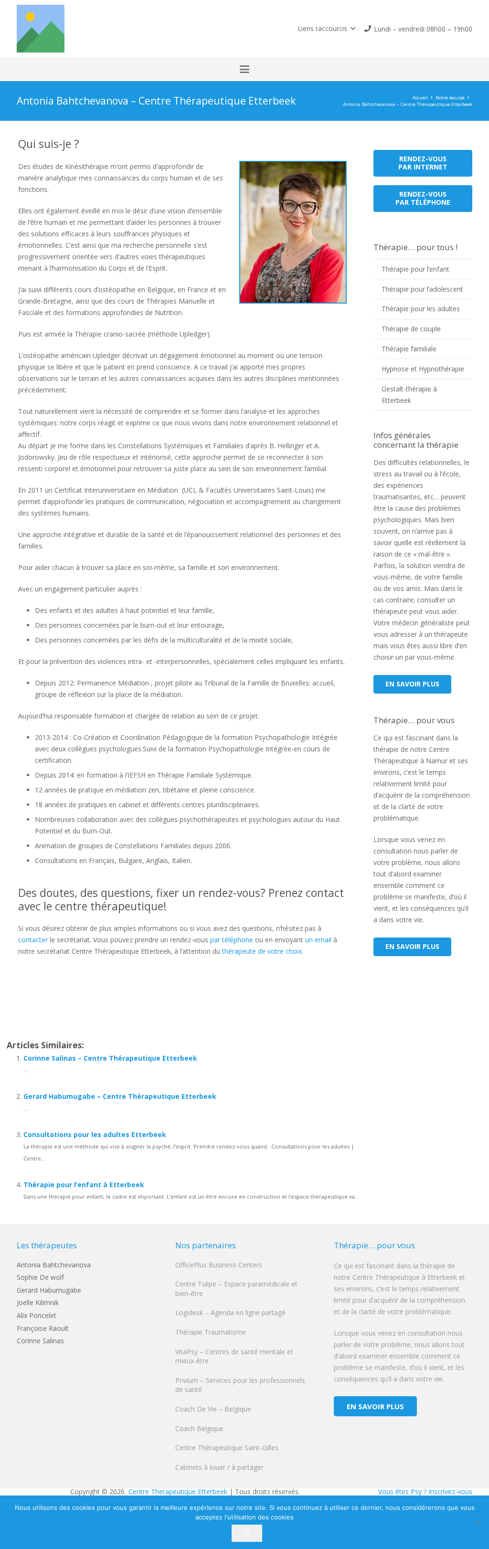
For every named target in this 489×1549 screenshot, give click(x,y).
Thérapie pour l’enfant (415, 269)
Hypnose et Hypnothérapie (423, 368)
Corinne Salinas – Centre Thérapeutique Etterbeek (110, 1058)
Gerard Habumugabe (49, 1290)
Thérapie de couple (411, 328)
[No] (477, 1522)
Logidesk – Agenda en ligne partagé (230, 1312)
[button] (326, 28)
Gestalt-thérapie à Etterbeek (409, 394)
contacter (33, 939)
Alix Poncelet (36, 1315)
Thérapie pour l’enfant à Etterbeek (83, 1184)
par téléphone (231, 939)
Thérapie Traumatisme (210, 1332)
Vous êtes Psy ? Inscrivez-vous (425, 1491)
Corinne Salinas (40, 1340)
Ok (247, 1533)
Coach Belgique (199, 1428)
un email (318, 939)
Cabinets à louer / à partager (219, 1467)
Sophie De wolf (40, 1277)
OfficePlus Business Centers (218, 1264)
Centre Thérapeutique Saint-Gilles (226, 1447)
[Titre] (40, 29)
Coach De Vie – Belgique (213, 1408)
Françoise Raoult (43, 1328)
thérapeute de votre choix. (262, 951)
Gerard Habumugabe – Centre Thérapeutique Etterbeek (119, 1096)
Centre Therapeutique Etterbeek (177, 1491)
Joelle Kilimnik (38, 1302)
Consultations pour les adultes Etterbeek (94, 1134)
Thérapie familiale (409, 348)
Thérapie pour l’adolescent (422, 289)
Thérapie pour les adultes (421, 308)
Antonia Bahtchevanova (54, 1264)
